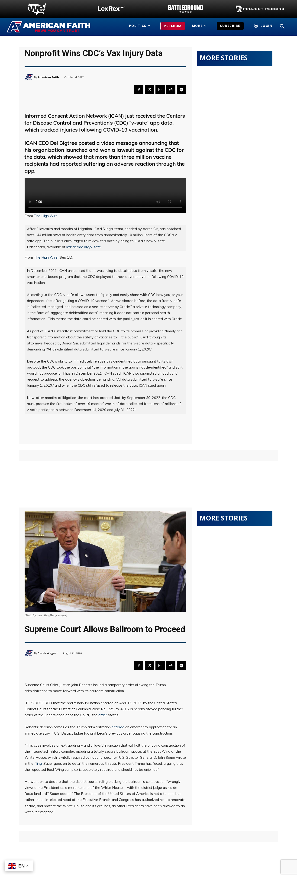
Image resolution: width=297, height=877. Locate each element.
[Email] (160, 89)
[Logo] (37, 9)
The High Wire (46, 216)
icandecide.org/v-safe (83, 247)
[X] (149, 89)
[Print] (170, 89)
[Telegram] (181, 89)
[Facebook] (138, 89)
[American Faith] (29, 77)
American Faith (48, 77)
